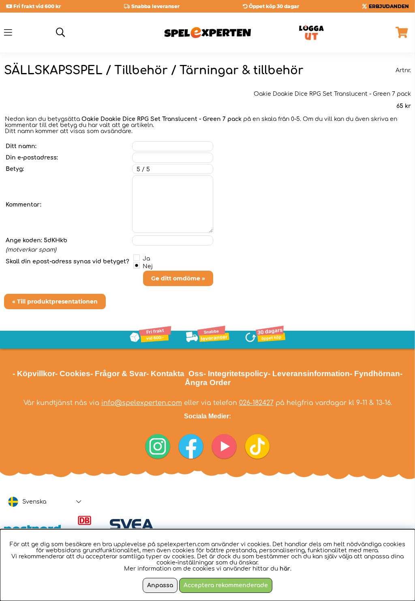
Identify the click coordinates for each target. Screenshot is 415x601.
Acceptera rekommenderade (226, 585)
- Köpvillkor (34, 373)
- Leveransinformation (309, 373)
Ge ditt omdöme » (178, 278)
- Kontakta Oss (174, 373)
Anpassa (160, 585)
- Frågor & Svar (118, 373)
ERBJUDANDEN (389, 6)
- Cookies (72, 373)
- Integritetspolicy (235, 373)
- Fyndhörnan (375, 373)
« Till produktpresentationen (55, 301)
